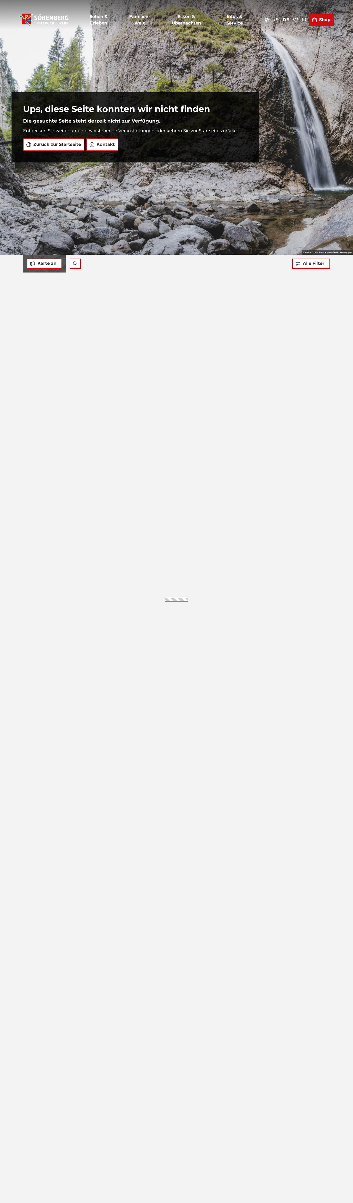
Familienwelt (139, 20)
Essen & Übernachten (186, 20)
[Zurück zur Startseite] (44, 20)
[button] (311, 264)
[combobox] (75, 264)
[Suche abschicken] (75, 264)
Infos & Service (234, 20)
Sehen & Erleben (99, 20)
